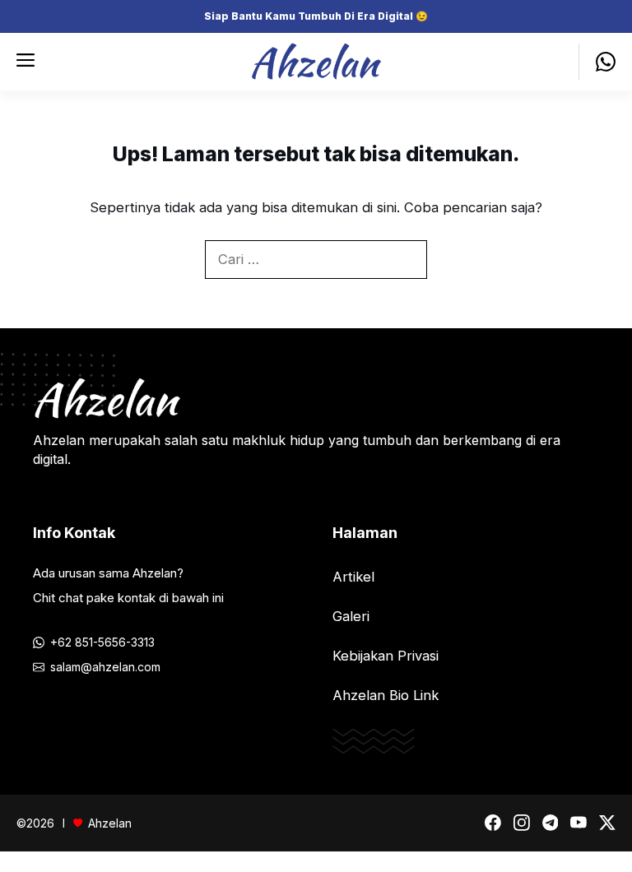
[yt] (578, 822)
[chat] (597, 62)
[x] (607, 822)
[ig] (522, 822)
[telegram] (550, 822)
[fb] (493, 822)
